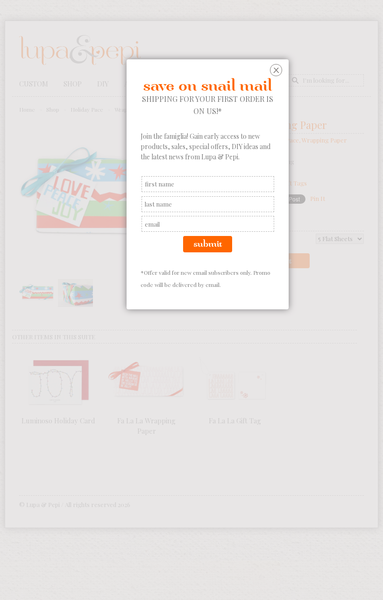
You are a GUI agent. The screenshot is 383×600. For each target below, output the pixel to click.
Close (277, 71)
